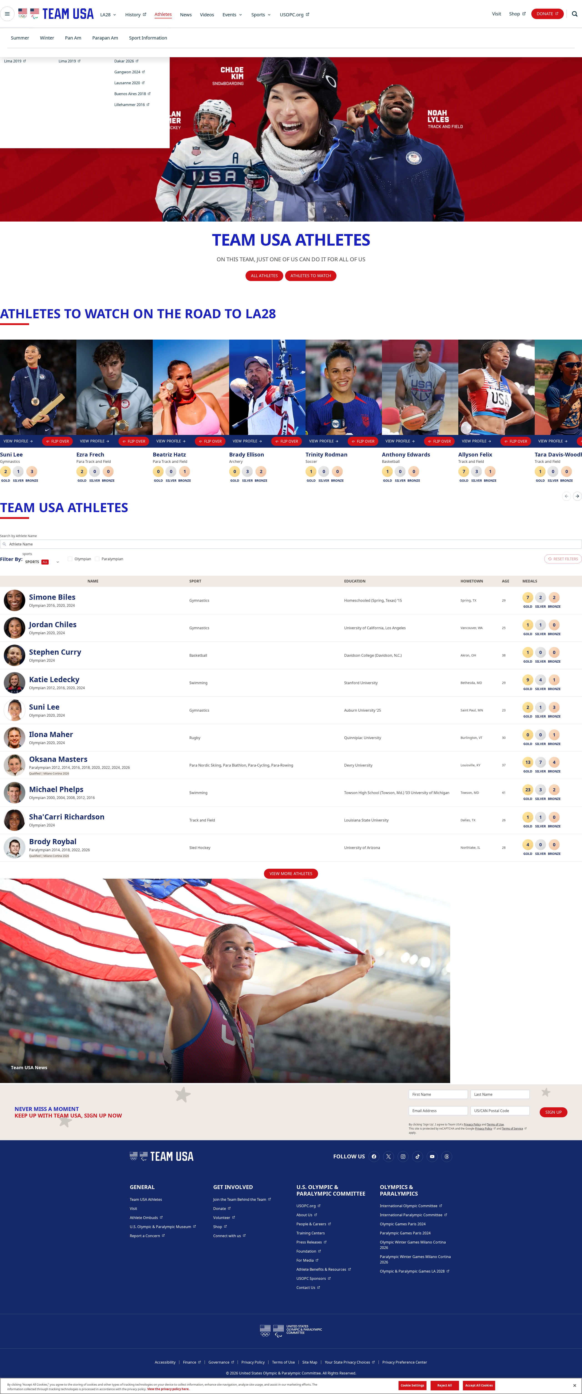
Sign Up (553, 1112)
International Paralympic (413, 1214)
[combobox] (42, 562)
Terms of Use (495, 1124)
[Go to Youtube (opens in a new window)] (432, 1156)
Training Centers (310, 1233)
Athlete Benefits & (323, 1269)
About (306, 1214)
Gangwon (131, 71)
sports (27, 554)
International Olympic (411, 1205)
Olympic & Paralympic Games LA (414, 1271)
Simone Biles (52, 597)
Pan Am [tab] (73, 38)
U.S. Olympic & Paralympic (163, 1226)
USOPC (313, 1278)
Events (229, 15)
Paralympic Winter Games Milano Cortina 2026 (415, 1259)
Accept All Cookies (479, 1385)
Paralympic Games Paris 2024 (405, 1233)
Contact (308, 1287)
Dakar (127, 61)
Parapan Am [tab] (105, 38)
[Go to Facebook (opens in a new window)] (374, 1156)
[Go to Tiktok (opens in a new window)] (417, 1156)
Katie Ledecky (54, 679)
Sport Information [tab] (148, 38)
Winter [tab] (47, 38)
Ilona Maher (51, 734)
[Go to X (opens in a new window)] (388, 1156)
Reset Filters (566, 558)
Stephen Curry (55, 652)
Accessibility (165, 1362)
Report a (147, 1235)
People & (313, 1223)
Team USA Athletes (146, 1199)
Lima (16, 61)
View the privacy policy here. (168, 1389)
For (307, 1260)
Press (311, 1242)
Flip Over (60, 441)
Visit (496, 14)
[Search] (574, 14)
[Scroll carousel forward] (577, 496)
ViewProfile (16, 442)
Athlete (146, 1217)
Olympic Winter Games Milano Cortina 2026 (413, 1245)
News (186, 15)
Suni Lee (44, 707)
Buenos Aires (133, 93)
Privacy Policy (472, 1124)
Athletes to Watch (311, 275)
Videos (207, 15)
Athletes (163, 14)
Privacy (485, 1128)
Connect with (229, 1235)
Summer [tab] (20, 38)
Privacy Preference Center (404, 1362)
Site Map (309, 1362)
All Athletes (264, 275)
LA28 (105, 15)
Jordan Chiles (53, 624)
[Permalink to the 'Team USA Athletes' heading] (132, 507)
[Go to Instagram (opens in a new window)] (403, 1156)
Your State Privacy (350, 1362)
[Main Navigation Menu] (7, 14)
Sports (258, 15)
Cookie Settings (412, 1385)
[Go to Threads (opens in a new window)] (446, 1156)
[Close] (575, 1385)
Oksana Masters (58, 759)
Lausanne (131, 82)
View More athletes (291, 873)
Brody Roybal (53, 841)
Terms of (514, 1128)
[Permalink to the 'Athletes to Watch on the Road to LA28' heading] (280, 313)
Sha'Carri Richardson (67, 816)
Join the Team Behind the (242, 1199)
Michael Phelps (56, 789)
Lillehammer (133, 104)
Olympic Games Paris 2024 (403, 1223)
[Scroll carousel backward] (566, 496)
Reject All (444, 1385)
